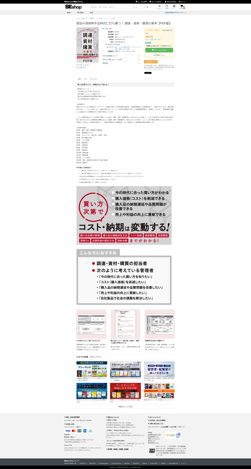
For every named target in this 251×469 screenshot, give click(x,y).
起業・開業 (118, 49)
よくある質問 (142, 2)
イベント (184, 463)
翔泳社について (151, 440)
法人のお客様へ (156, 2)
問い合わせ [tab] (93, 79)
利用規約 (150, 432)
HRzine (144, 463)
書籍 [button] (68, 12)
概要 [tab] (79, 79)
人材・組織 (126, 49)
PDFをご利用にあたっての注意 (112, 59)
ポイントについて (155, 417)
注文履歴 (167, 8)
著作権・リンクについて (154, 438)
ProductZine (154, 463)
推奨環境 (105, 63)
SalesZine (136, 463)
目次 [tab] (85, 79)
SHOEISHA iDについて (153, 442)
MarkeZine (92, 463)
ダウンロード (174, 8)
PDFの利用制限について (110, 56)
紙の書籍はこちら (159, 55)
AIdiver (163, 463)
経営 (116, 47)
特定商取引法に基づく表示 (154, 434)
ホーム (78, 18)
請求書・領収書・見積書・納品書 (117, 449)
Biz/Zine (127, 463)
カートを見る (183, 7)
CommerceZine (116, 463)
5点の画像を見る (81, 67)
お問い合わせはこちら (156, 423)
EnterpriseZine (103, 463)
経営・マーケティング (134, 47)
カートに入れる (160, 50)
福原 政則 (105, 28)
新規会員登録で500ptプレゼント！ (176, 12)
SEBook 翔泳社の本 (70, 463)
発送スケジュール (113, 417)
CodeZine (83, 463)
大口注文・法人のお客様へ (157, 420)
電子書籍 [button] (80, 12)
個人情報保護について (153, 436)
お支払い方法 (70, 424)
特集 (91, 12)
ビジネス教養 (122, 47)
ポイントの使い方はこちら (153, 39)
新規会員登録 (171, 2)
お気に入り (159, 8)
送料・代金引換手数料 (73, 417)
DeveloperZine (173, 463)
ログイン (183, 2)
